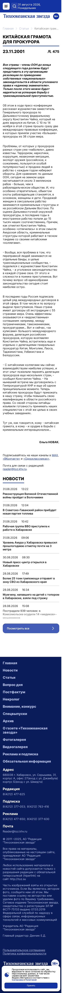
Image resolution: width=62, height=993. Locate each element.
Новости (10, 670)
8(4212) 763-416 (38, 806)
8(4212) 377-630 (38, 819)
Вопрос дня (13, 685)
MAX (55, 455)
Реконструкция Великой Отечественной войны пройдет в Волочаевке (30, 495)
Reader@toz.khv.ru (15, 831)
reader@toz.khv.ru (15, 469)
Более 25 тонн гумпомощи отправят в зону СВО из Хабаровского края (29, 580)
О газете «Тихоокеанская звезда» (25, 730)
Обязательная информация (27, 761)
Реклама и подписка (20, 754)
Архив (8, 721)
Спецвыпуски (15, 714)
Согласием (17, 980)
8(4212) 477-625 (14, 794)
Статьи (24, 28)
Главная (8, 28)
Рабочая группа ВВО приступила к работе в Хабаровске (26, 528)
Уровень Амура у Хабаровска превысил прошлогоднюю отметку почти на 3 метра (30, 546)
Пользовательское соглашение (24, 950)
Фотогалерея (14, 740)
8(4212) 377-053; (14, 806)
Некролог (11, 699)
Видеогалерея (15, 747)
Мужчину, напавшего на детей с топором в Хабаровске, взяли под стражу (31, 596)
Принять (31, 985)
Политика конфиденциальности (24, 953)
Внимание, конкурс (19, 706)
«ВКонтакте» (11, 458)
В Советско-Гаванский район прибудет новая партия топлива (29, 511)
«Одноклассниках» (36, 458)
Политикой (31, 980)
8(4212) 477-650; (14, 819)
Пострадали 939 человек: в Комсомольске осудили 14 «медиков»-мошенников (30, 614)
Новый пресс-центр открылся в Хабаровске (24, 563)
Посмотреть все (33, 629)
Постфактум (14, 692)
